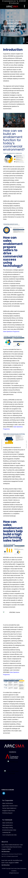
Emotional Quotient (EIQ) (9, 830)
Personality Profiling (7, 827)
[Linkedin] (3, 793)
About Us (5, 842)
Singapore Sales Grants (8, 810)
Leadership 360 (6, 832)
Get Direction (6, 851)
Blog (7, 20)
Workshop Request (7, 813)
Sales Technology (18, 20)
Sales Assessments (7, 825)
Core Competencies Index (9, 835)
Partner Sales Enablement (9, 808)
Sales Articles (11, 20)
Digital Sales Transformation (10, 806)
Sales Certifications (7, 803)
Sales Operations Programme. (11, 331)
